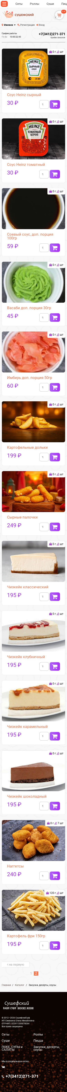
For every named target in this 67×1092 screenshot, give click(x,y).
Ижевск (8, 25)
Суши (6, 1040)
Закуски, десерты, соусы (47, 1048)
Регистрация (27, 25)
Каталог (19, 985)
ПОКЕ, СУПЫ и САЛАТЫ (12, 1048)
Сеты (5, 1034)
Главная (6, 985)
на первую (16, 964)
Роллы (38, 1034)
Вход (41, 25)
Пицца (38, 1040)
